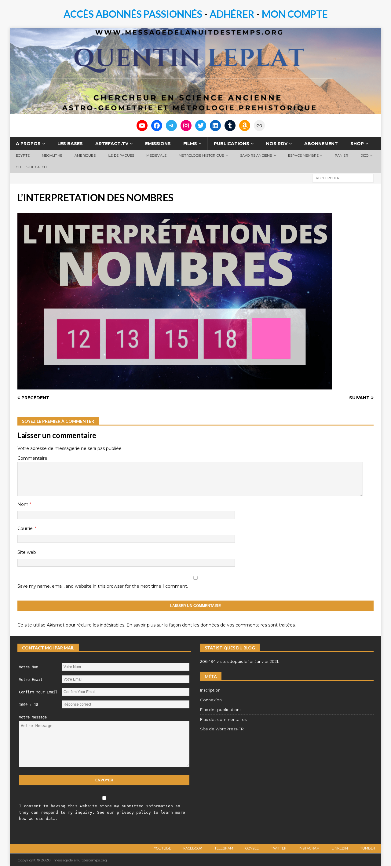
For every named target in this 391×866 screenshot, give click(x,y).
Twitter (279, 848)
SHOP (357, 143)
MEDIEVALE (156, 155)
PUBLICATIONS (231, 143)
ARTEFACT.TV (111, 143)
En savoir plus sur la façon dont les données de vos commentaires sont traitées (210, 625)
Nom (23, 504)
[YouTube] (142, 125)
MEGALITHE (52, 155)
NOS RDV (276, 143)
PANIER (341, 155)
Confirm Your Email (38, 692)
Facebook (192, 848)
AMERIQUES (85, 155)
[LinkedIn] (215, 125)
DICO (364, 155)
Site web (26, 552)
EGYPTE (23, 155)
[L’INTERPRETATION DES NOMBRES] (174, 386)
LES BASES (70, 143)
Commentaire (32, 458)
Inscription (210, 690)
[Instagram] (186, 125)
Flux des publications (220, 709)
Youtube (162, 848)
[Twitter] (200, 125)
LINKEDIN (340, 848)
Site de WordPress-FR (222, 728)
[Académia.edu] (259, 125)
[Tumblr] (230, 125)
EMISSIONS (158, 143)
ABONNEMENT (321, 143)
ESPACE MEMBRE (303, 155)
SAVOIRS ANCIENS (256, 155)
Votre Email (30, 680)
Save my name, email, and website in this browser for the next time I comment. (102, 586)
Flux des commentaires (223, 719)
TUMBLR (367, 848)
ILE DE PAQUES (121, 155)
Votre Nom (28, 667)
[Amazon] (244, 125)
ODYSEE (252, 848)
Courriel (26, 528)
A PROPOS (28, 143)
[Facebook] (156, 125)
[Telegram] (171, 125)
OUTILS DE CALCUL (32, 167)
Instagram (309, 848)
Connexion (211, 699)
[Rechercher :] (343, 178)
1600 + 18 (28, 705)
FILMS (190, 143)
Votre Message (33, 717)
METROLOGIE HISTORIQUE (201, 155)
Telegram (223, 848)
